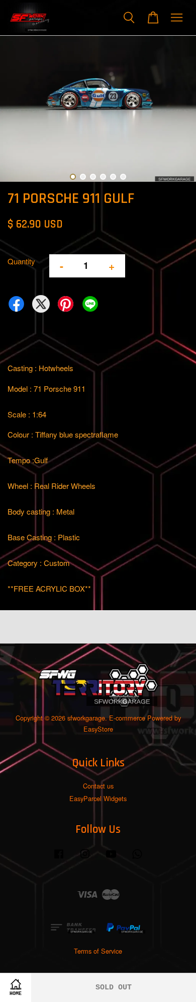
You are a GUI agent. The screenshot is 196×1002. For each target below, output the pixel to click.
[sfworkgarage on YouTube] (111, 858)
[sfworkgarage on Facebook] (59, 858)
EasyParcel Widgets (98, 798)
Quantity (21, 261)
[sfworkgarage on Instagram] (85, 858)
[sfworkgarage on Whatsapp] (137, 858)
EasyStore (98, 729)
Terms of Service (98, 951)
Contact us (98, 786)
